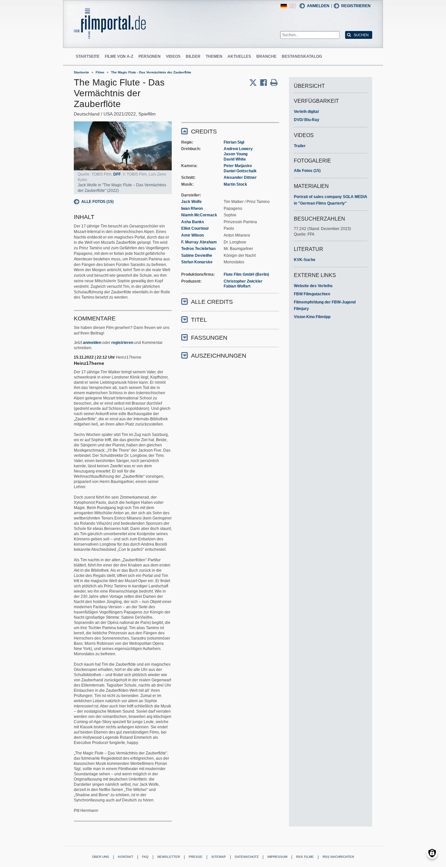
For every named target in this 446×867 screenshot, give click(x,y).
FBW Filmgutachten (312, 294)
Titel (199, 320)
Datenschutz (247, 857)
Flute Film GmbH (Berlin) (246, 274)
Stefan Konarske (197, 262)
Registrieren (356, 6)
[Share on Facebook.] (265, 82)
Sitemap (218, 857)
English (292, 6)
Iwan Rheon (192, 208)
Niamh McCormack (199, 215)
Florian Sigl (234, 142)
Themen (214, 56)
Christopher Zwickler (243, 281)
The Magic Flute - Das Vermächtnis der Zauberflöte (151, 72)
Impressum (277, 857)
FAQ (145, 857)
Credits (204, 131)
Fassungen (209, 337)
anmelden (92, 342)
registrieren (122, 342)
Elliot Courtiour (195, 228)
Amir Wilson (192, 235)
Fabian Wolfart (237, 286)
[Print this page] (274, 82)
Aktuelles (239, 56)
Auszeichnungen (218, 355)
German (283, 6)
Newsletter (168, 857)
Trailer (300, 146)
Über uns (100, 857)
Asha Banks (192, 222)
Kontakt (125, 857)
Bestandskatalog (302, 56)
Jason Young (235, 154)
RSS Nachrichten (338, 857)
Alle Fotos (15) (97, 201)
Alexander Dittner (240, 177)
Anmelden (318, 6)
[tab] (230, 131)
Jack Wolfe (191, 201)
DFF (117, 174)
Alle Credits (212, 302)
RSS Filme (305, 857)
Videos (173, 56)
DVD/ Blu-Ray (306, 119)
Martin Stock (235, 184)
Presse (195, 857)
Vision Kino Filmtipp (312, 317)
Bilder (193, 56)
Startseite (88, 56)
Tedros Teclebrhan (198, 248)
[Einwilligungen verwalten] (432, 853)
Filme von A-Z (119, 56)
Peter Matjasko (238, 165)
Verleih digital (306, 111)
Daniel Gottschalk (240, 171)
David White (235, 159)
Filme (100, 72)
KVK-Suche (304, 259)
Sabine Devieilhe (196, 255)
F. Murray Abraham (199, 242)
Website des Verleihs (313, 286)
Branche (266, 56)
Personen (149, 56)
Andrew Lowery (238, 149)
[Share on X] (254, 82)
